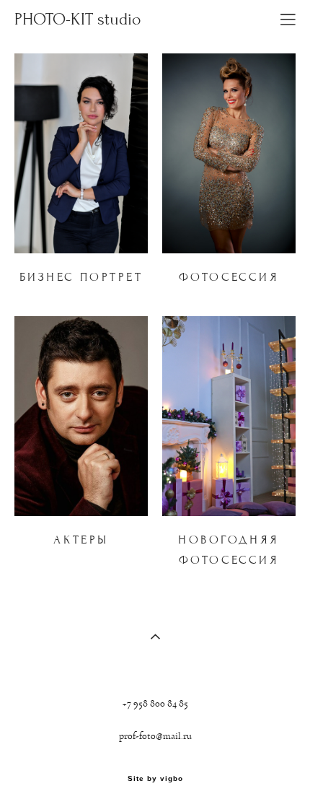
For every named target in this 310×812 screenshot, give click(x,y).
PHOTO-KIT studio (77, 19)
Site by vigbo (155, 778)
